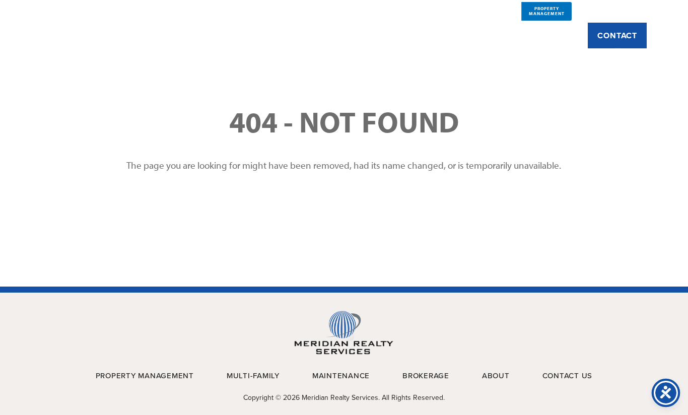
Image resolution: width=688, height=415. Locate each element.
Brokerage (518, 35)
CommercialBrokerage (497, 11)
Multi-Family (374, 35)
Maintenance (448, 35)
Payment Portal (615, 11)
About (196, 35)
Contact (617, 35)
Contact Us (567, 375)
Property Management (278, 35)
